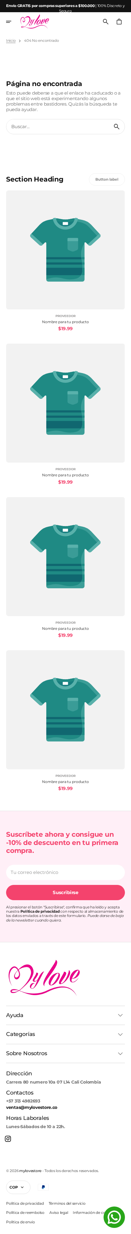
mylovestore (30, 1170)
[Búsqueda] (117, 126)
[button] (12, 21)
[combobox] (57, 126)
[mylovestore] (34, 21)
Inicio (11, 40)
